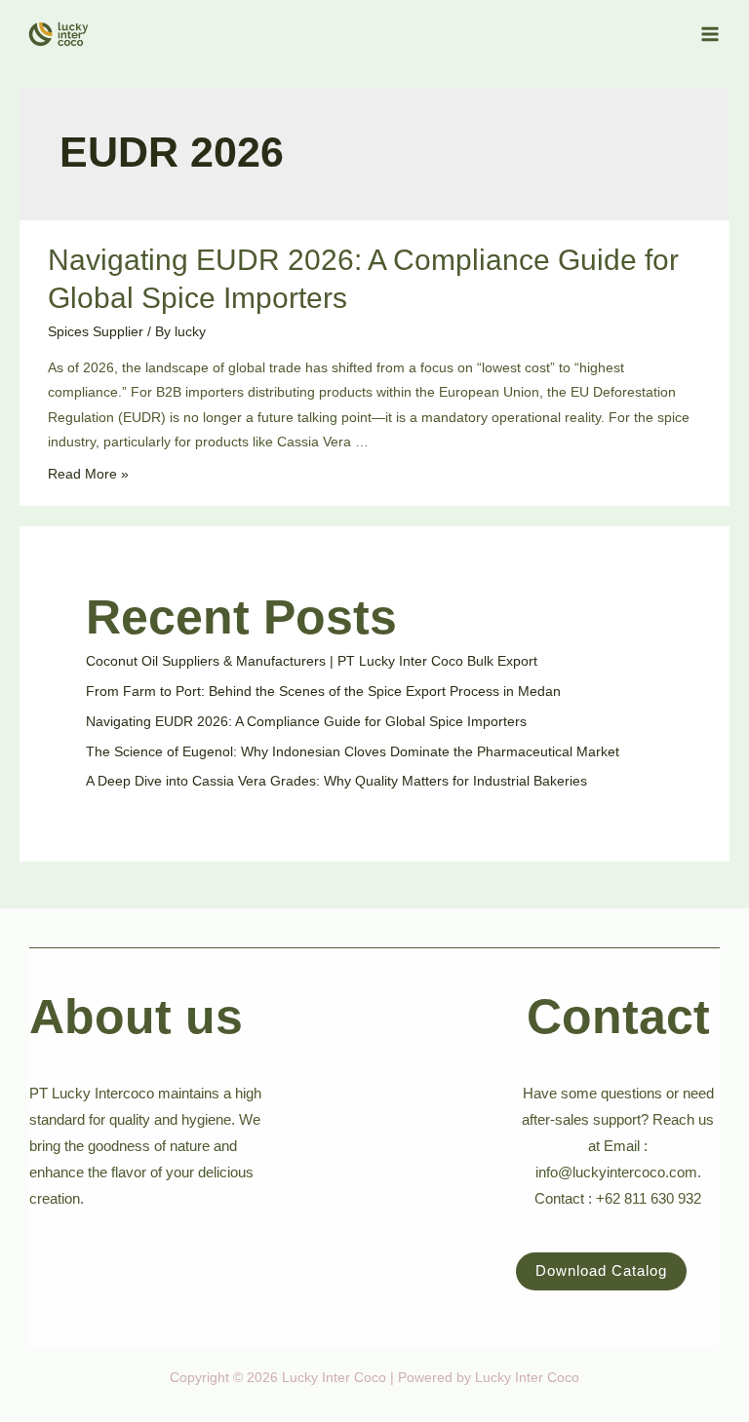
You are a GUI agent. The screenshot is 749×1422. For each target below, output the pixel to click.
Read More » (88, 474)
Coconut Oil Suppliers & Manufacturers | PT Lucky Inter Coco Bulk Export (311, 661)
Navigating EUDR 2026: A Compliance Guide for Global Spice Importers (306, 721)
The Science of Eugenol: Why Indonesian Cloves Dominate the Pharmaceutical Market (352, 752)
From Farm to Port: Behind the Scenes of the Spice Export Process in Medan (323, 691)
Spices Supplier (95, 332)
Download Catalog (601, 1271)
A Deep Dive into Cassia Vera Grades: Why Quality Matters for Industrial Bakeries (336, 781)
